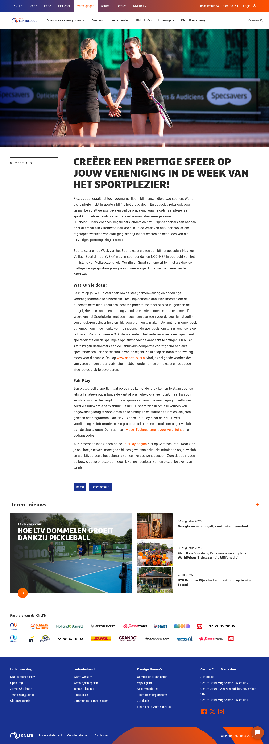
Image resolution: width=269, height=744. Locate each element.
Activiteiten (81, 695)
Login (247, 6)
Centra (105, 6)
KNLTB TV (139, 6)
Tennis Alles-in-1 (84, 688)
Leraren (121, 6)
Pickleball (64, 6)
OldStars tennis (20, 700)
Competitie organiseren (152, 676)
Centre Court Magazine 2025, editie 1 (224, 700)
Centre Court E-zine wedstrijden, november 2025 (228, 691)
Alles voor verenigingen (64, 20)
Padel (47, 6)
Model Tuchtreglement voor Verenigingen (155, 430)
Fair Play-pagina (135, 444)
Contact (228, 6)
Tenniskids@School (22, 695)
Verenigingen (85, 6)
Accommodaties (147, 688)
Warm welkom (83, 676)
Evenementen (119, 20)
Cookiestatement (78, 735)
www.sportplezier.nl (131, 358)
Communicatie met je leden (91, 700)
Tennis (33, 6)
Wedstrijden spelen (86, 683)
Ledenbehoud (100, 487)
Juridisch (143, 700)
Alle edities (207, 676)
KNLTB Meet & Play (22, 676)
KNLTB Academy (193, 20)
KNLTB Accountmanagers (155, 20)
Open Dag (16, 683)
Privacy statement (50, 735)
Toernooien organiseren (152, 695)
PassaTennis (206, 6)
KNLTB (17, 6)
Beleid (80, 487)
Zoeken (253, 20)
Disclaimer (101, 735)
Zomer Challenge (21, 688)
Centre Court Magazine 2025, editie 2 (224, 683)
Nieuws (97, 20)
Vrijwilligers (144, 683)
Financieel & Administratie (154, 707)
